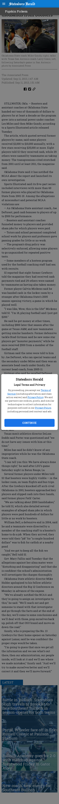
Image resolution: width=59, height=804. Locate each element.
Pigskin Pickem (16, 11)
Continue (29, 422)
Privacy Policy (35, 397)
